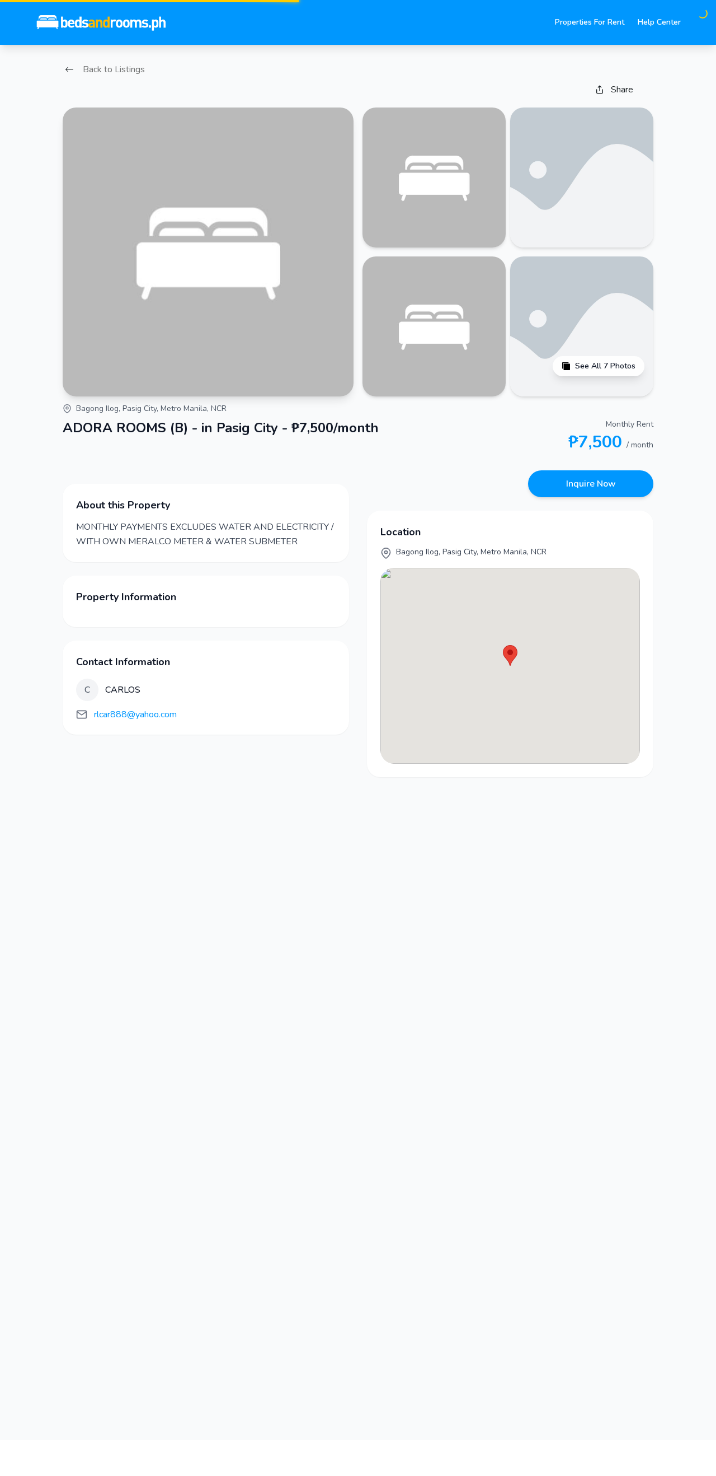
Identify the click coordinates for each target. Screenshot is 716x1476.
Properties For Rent (589, 22)
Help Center (659, 22)
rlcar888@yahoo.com (135, 714)
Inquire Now (591, 484)
